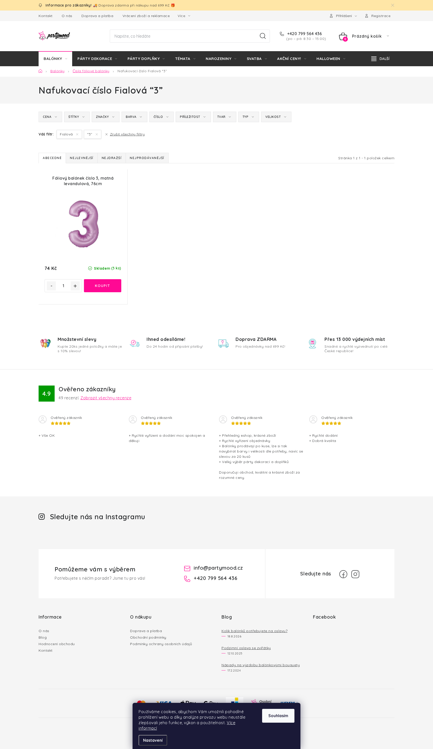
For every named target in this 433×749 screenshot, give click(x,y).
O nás (67, 16)
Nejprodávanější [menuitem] (147, 158)
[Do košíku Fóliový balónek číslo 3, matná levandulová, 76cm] (102, 285)
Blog (43, 637)
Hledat (263, 36)
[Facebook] (343, 574)
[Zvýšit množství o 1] (75, 285)
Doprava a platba (97, 16)
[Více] (380, 58)
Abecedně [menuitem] (52, 158)
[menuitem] (55, 58)
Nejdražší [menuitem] (112, 158)
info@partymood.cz (218, 568)
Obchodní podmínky (148, 637)
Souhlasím (278, 715)
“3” (90, 134)
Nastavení (153, 740)
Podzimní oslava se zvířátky (246, 648)
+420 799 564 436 (304, 33)
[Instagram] (355, 574)
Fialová (67, 134)
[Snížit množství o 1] (51, 285)
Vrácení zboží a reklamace (146, 16)
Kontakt (46, 16)
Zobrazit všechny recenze (105, 397)
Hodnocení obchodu (57, 644)
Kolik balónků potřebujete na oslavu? (254, 631)
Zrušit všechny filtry (127, 134)
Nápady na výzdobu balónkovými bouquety (261, 665)
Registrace (380, 16)
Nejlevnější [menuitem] (81, 158)
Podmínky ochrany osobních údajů (161, 644)
